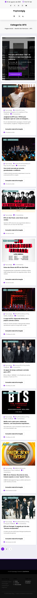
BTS (9, 52)
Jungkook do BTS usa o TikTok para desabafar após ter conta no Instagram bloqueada (16, 118)
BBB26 (17, 468)
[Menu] (14, 16)
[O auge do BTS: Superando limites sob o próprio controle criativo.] (18, 299)
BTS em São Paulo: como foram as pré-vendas (16, 219)
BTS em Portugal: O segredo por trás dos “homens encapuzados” (16, 527)
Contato (17, 583)
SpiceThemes (26, 571)
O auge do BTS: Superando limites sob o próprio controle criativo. (16, 319)
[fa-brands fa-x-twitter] (14, 5)
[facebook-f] (10, 5)
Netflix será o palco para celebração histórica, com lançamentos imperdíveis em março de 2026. (16, 423)
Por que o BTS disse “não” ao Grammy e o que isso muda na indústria (20, 57)
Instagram (13, 112)
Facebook (27, 583)
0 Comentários (16, 114)
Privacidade (18, 584)
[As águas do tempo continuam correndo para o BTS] (18, 351)
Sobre (16, 581)
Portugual (6, 523)
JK (17, 112)
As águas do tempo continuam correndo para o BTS (16, 371)
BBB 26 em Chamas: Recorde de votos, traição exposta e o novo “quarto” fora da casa (17, 476)
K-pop (16, 63)
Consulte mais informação (15, 74)
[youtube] (26, 5)
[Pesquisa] (19, 16)
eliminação (22, 468)
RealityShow (7, 470)
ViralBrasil (20, 63)
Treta (12, 470)
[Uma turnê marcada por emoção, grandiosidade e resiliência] (18, 149)
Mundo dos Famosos (12, 86)
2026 (30, 62)
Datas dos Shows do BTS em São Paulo (16, 267)
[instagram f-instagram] (22, 5)
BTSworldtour (25, 163)
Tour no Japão (10, 165)
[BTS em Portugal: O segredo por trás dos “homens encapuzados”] (18, 507)
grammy (12, 63)
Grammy (11, 52)
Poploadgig (19, 10)
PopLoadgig (12, 62)
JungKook (21, 112)
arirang (17, 365)
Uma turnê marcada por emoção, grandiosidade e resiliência (14, 169)
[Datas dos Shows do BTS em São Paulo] (18, 250)
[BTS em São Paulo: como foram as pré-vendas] (18, 200)
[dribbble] (18, 5)
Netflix (5, 316)
